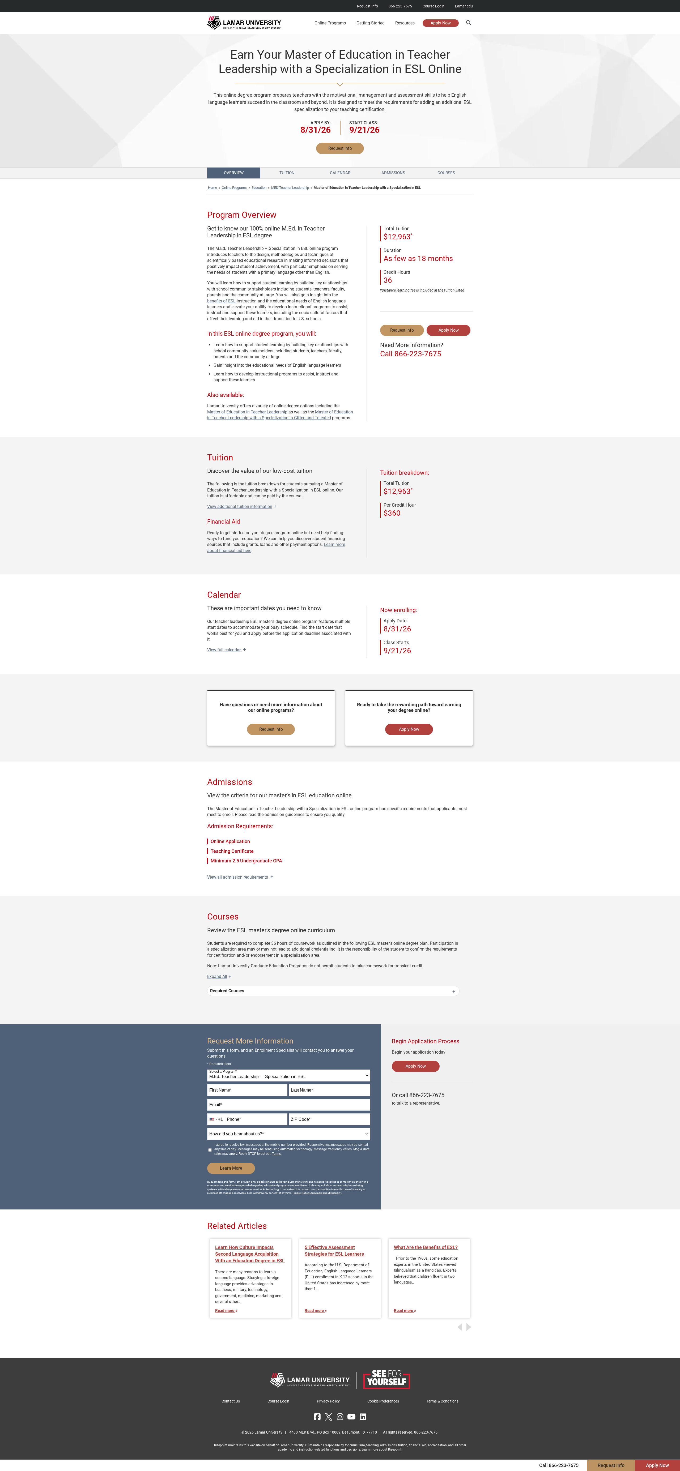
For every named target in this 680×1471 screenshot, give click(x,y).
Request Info (367, 6)
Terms (276, 1154)
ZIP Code (301, 1119)
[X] (328, 1417)
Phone (234, 1119)
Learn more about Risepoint (325, 1192)
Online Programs (234, 188)
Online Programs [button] (330, 23)
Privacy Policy (328, 1401)
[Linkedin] (363, 1417)
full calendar (226, 649)
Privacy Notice (301, 1192)
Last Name (302, 1090)
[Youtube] (351, 1417)
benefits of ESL (221, 300)
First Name (220, 1090)
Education (259, 188)
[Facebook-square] (317, 1417)
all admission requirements (240, 877)
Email (215, 1104)
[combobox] (288, 1075)
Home (212, 188)
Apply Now (441, 22)
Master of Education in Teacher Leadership (247, 411)
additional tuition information (242, 506)
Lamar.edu (464, 6)
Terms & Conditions (442, 1401)
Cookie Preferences (383, 1401)
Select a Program (223, 1072)
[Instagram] (340, 1417)
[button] (468, 22)
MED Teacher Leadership (290, 188)
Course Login (433, 6)
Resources (405, 23)
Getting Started (370, 23)
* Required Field (219, 1064)
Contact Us (231, 1401)
